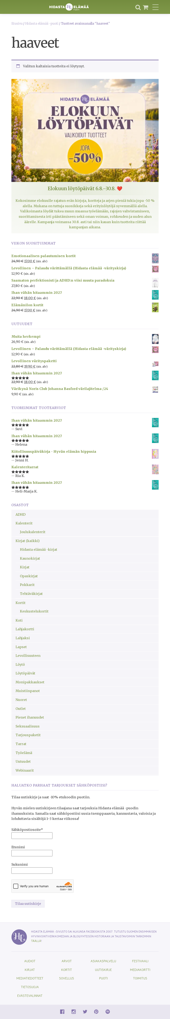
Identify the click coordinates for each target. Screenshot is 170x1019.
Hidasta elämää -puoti (41, 23)
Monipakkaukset (30, 682)
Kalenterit (24, 523)
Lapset (21, 647)
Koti (19, 620)
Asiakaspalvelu (103, 961)
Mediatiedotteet (29, 978)
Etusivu (17, 23)
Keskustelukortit (34, 611)
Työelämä (24, 753)
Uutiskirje (103, 969)
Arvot (67, 961)
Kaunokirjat (30, 558)
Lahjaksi (23, 638)
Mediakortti (140, 969)
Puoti (103, 978)
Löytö (20, 664)
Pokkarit (27, 585)
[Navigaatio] (155, 7)
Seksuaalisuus (28, 726)
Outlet (21, 709)
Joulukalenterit (32, 532)
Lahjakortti (25, 629)
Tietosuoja (30, 987)
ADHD (21, 514)
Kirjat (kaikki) (28, 541)
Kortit (21, 603)
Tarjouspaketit (28, 735)
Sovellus (66, 978)
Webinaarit (25, 770)
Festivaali (140, 961)
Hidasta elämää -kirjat (38, 549)
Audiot (29, 961)
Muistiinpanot (28, 691)
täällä (36, 941)
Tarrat (21, 744)
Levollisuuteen (28, 656)
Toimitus (140, 978)
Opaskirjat (29, 576)
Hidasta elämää (69, 7)
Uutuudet (23, 761)
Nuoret (21, 700)
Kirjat (24, 567)
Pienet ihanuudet (30, 717)
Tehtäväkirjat (31, 594)
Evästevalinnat (29, 995)
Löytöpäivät (25, 673)
